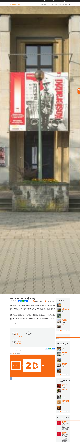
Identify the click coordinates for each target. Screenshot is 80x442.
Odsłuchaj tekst (38, 301)
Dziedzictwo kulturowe (16, 343)
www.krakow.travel (17, 323)
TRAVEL (23, 0)
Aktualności (50, 4)
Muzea (33, 331)
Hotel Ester (64, 375)
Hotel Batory (64, 359)
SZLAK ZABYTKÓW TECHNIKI (14, 0)
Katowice (63, 342)
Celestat (63, 324)
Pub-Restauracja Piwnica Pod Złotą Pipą (65, 408)
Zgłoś (53, 325)
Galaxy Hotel (64, 353)
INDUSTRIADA (65, 4)
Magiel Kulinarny (65, 401)
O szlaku (43, 4)
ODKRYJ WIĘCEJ (57, 4)
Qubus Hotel (64, 364)
